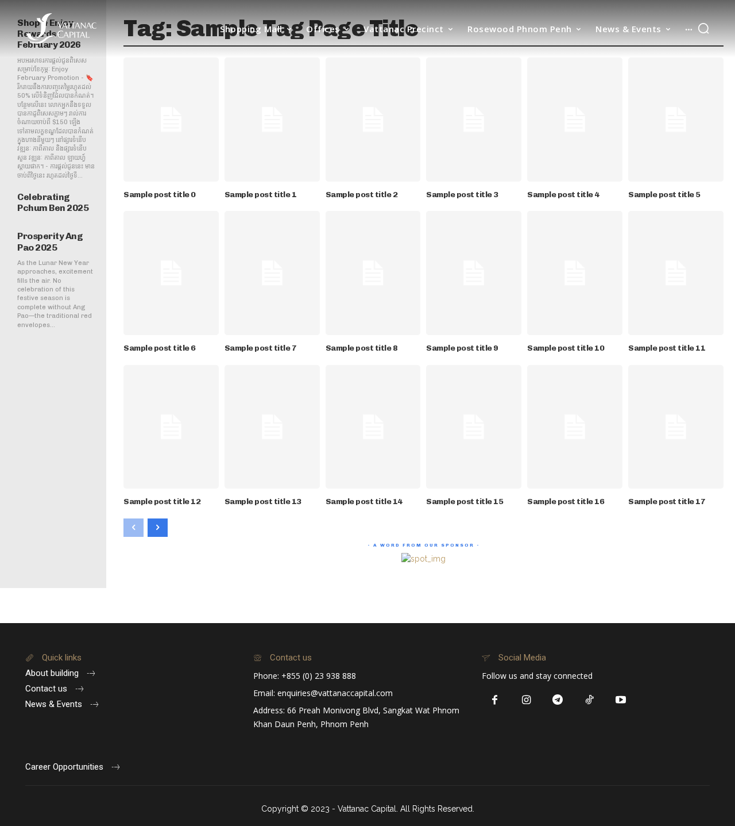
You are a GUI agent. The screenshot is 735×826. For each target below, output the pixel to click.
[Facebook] (495, 700)
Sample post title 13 (263, 501)
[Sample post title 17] (676, 427)
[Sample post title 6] (171, 273)
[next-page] (158, 527)
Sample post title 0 (159, 194)
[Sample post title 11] (676, 273)
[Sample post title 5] (676, 119)
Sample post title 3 (462, 194)
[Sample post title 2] (373, 119)
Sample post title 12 (161, 501)
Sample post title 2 (362, 194)
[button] (703, 28)
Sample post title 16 (565, 501)
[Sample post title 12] (171, 427)
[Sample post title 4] (574, 119)
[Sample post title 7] (272, 273)
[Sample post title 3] (473, 119)
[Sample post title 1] (272, 119)
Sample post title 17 (666, 501)
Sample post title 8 (362, 348)
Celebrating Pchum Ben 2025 (52, 202)
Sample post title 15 (464, 501)
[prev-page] (133, 527)
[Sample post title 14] (373, 427)
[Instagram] (526, 700)
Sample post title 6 (159, 348)
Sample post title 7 (261, 348)
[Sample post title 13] (272, 427)
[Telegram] (558, 700)
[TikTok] (589, 700)
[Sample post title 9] (473, 273)
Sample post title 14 (364, 501)
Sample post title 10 (565, 348)
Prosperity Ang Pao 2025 (50, 241)
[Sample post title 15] (473, 427)
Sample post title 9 (462, 348)
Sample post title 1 (261, 194)
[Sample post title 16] (574, 427)
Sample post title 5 (664, 194)
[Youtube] (621, 700)
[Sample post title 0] (171, 119)
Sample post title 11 (666, 348)
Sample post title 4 (563, 194)
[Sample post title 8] (373, 273)
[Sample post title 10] (574, 273)
